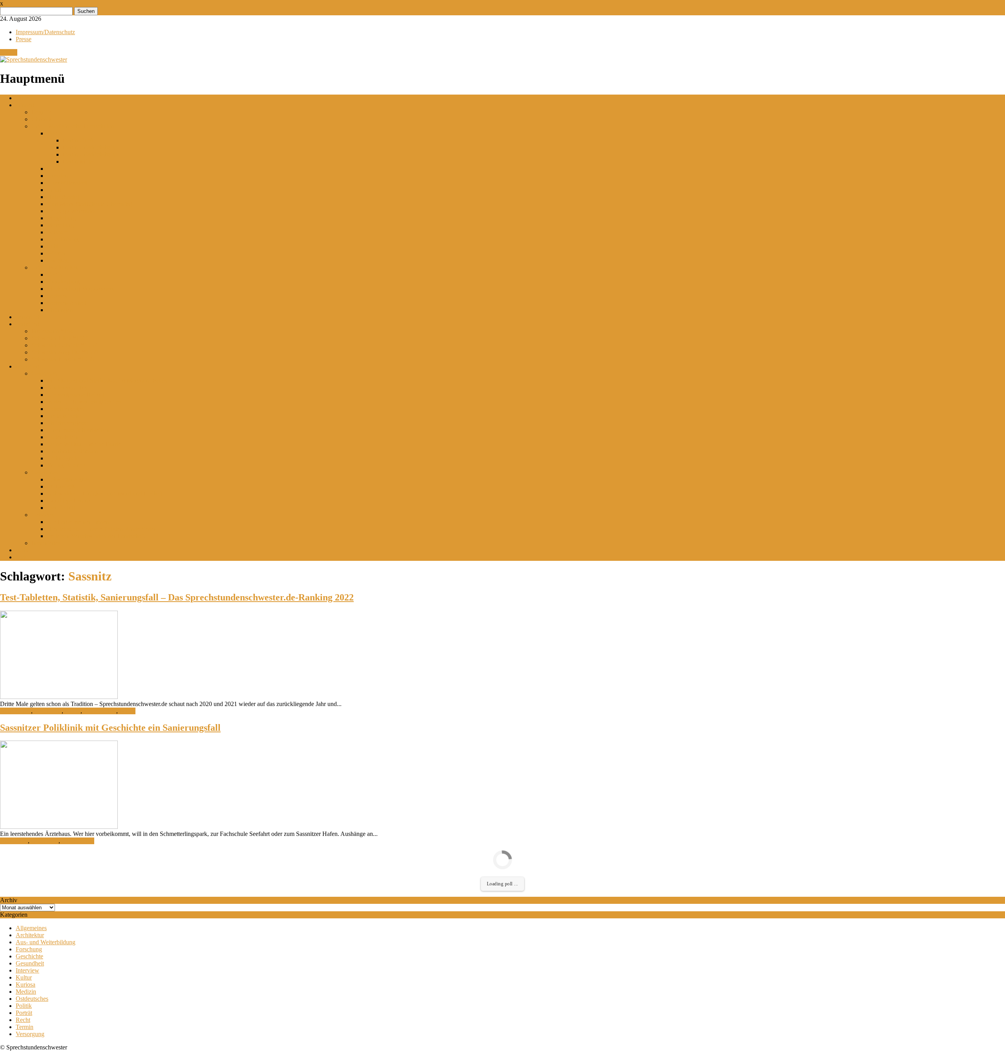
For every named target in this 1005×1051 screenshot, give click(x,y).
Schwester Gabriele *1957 (64, 345)
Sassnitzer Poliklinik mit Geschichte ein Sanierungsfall (110, 728)
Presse (23, 39)
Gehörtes (42, 514)
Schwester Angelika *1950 (64, 352)
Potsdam (57, 232)
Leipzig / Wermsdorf (72, 211)
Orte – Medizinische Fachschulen (72, 126)
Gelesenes (44, 373)
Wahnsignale (63, 458)
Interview (27, 970)
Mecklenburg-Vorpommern (81, 288)
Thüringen (60, 310)
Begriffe (41, 112)
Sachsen (57, 295)
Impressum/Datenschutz (45, 32)
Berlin (54, 133)
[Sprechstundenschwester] (33, 59)
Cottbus (56, 168)
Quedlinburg (63, 239)
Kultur (72, 711)
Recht (23, 1019)
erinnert (25, 105)
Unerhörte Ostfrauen (72, 451)
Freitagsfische (64, 415)
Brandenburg (63, 281)
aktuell (24, 98)
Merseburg (60, 225)
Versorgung (30, 1034)
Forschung (29, 949)
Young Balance (66, 465)
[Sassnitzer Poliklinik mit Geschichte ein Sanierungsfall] (59, 826)
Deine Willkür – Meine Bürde (84, 444)
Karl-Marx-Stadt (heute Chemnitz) (89, 204)
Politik (127, 711)
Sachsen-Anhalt (66, 302)
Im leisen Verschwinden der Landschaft (96, 536)
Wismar (56, 253)
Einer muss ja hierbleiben (78, 430)
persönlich (28, 317)
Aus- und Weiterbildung (45, 942)
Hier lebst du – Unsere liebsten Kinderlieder (101, 529)
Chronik (41, 119)
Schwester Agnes (68, 479)
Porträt (24, 1012)
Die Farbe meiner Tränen (78, 521)
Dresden (57, 175)
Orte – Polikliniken (55, 267)
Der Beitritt (61, 507)
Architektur (14, 841)
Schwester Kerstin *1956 (62, 359)
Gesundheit (30, 963)
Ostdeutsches (100, 711)
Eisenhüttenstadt (67, 182)
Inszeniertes (45, 543)
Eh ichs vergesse (67, 423)
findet (23, 557)
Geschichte (48, 711)
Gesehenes (44, 472)
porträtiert (28, 324)
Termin (24, 1027)
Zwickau (58, 260)
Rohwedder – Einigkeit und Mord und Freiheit (105, 493)
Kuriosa (25, 984)
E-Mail (8, 52)
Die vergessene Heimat (75, 394)
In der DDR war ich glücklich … (88, 401)
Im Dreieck (61, 486)
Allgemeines (15, 711)
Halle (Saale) (63, 196)
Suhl (52, 246)
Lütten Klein (63, 437)
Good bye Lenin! (68, 500)
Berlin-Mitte (78, 161)
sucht (22, 550)
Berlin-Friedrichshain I (91, 147)
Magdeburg (61, 218)
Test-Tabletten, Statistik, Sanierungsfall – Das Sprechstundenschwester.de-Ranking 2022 (177, 597)
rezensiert (27, 366)
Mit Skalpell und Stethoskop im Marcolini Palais (107, 380)
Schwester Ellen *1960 (60, 338)
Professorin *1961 (54, 331)
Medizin (26, 991)
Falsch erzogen (65, 408)
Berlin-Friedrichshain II (92, 154)
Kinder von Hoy (67, 387)
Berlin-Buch (78, 140)
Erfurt (54, 189)
